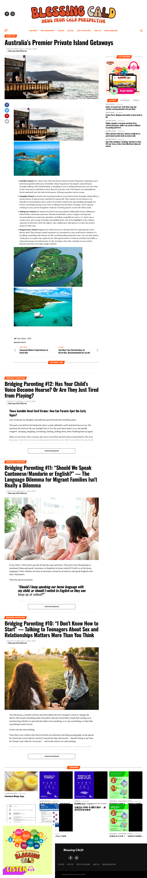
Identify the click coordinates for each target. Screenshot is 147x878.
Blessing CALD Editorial (17, 51)
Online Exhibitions (110, 30)
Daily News (33, 30)
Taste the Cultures (84, 30)
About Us (98, 30)
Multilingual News (47, 30)
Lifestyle (70, 30)
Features (61, 30)
